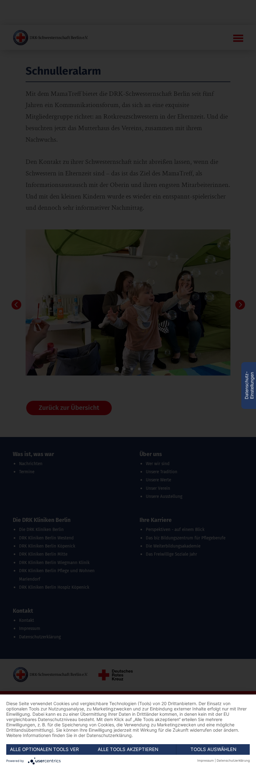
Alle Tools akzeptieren (128, 749)
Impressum (205, 760)
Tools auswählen (213, 749)
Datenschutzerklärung (233, 760)
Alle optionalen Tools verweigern (44, 749)
